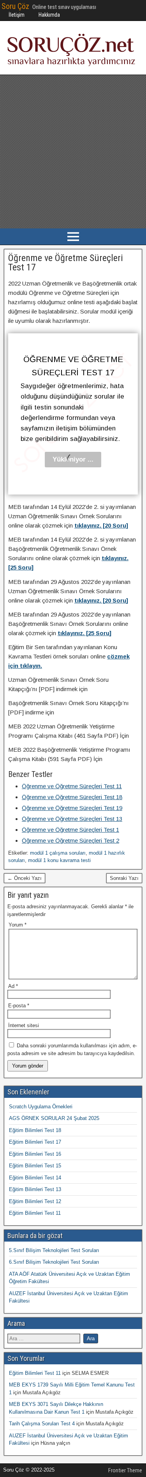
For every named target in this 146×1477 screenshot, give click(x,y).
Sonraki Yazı (124, 878)
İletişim (17, 15)
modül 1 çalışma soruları (58, 853)
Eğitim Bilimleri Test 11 (35, 1213)
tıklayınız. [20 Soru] (101, 525)
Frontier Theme (125, 1470)
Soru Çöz (15, 6)
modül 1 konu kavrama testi (59, 860)
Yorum (17, 925)
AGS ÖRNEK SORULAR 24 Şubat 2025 (54, 1118)
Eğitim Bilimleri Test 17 (35, 1142)
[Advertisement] (73, 152)
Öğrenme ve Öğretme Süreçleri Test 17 (65, 263)
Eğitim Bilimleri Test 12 (35, 1201)
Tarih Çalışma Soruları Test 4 (42, 1423)
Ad (13, 986)
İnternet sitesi (23, 1025)
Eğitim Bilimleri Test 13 (35, 1189)
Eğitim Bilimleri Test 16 (35, 1154)
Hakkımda (49, 15)
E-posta (18, 1005)
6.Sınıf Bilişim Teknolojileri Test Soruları (54, 1262)
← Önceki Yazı (24, 878)
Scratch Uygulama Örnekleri (40, 1106)
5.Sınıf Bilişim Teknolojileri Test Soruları (54, 1250)
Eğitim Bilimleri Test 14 (35, 1178)
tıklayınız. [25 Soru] (84, 633)
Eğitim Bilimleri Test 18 (35, 1130)
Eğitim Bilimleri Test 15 (35, 1166)
